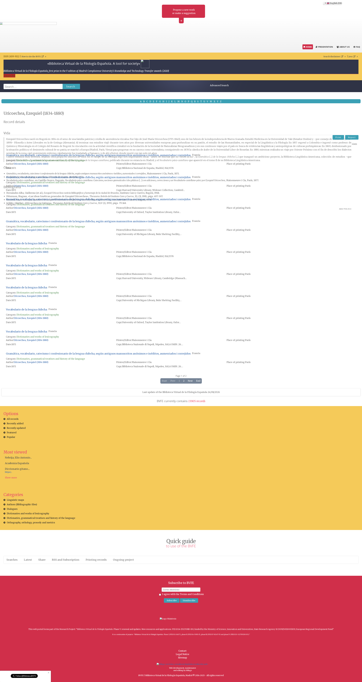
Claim (354, 144)
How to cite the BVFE (31, 56)
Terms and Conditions (192, 594)
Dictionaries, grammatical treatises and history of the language (51, 160)
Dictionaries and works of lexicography (38, 248)
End (198, 381)
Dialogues (12, 509)
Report (352, 137)
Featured (11, 432)
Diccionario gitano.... (17, 468)
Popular (11, 437)
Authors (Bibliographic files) (22, 504)
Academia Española (17, 463)
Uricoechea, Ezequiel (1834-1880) (31, 163)
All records (13, 419)
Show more (11, 477)
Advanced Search (219, 85)
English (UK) (335, 3)
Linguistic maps (15, 500)
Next (190, 381)
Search (70, 86)
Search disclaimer (331, 56)
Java (350, 56)
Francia (196, 155)
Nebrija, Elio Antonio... (18, 457)
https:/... (8, 472)
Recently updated (16, 428)
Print (338, 137)
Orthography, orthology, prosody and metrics (31, 522)
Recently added (15, 423)
